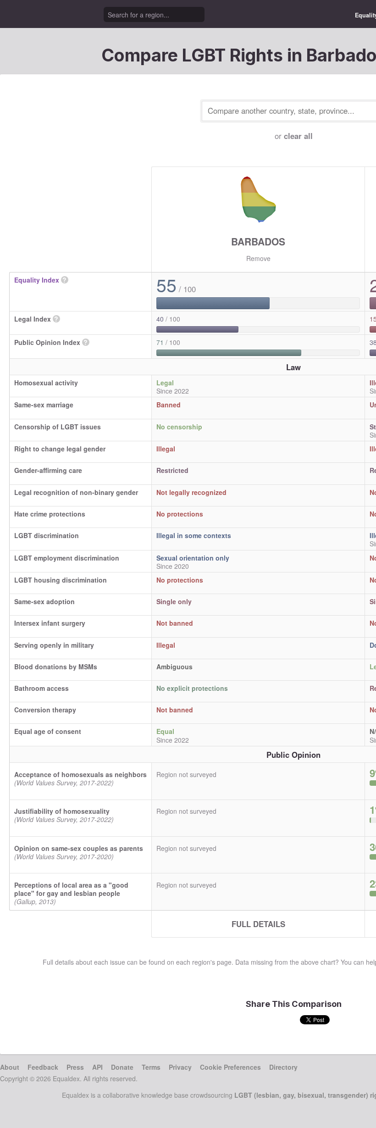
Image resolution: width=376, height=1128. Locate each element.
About (9, 1067)
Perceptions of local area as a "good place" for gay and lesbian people (71, 889)
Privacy (180, 1067)
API (97, 1067)
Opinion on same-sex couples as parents (78, 848)
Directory (283, 1067)
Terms (151, 1067)
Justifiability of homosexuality (62, 811)
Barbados (258, 241)
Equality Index (36, 279)
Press (75, 1067)
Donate (122, 1067)
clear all (298, 135)
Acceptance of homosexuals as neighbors (80, 774)
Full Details (258, 923)
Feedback (43, 1067)
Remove (258, 258)
